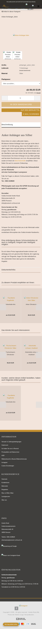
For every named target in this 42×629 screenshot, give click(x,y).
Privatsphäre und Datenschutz (10, 452)
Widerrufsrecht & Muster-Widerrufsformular (14, 459)
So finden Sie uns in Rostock (10, 448)
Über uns (4, 500)
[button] (3, 307)
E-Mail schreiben (31, 114)
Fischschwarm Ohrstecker (10, 353)
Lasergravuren (6, 496)
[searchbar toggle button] (28, 6)
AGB (3, 455)
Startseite (4, 479)
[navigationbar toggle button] (38, 6)
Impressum (5, 445)
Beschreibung (7, 125)
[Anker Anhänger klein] (21, 35)
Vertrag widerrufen (11, 624)
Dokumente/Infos (8, 270)
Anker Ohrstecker (31, 304)
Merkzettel (5, 486)
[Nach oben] (36, 625)
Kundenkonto (5, 482)
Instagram (4, 462)
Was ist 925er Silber (7, 493)
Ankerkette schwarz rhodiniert (31, 353)
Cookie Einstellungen (8, 466)
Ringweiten (5, 489)
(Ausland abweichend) (24, 70)
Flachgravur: (6, 79)
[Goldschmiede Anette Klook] (5, 6)
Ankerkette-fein (10, 304)
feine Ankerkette (20, 161)
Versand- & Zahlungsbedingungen (11, 441)
